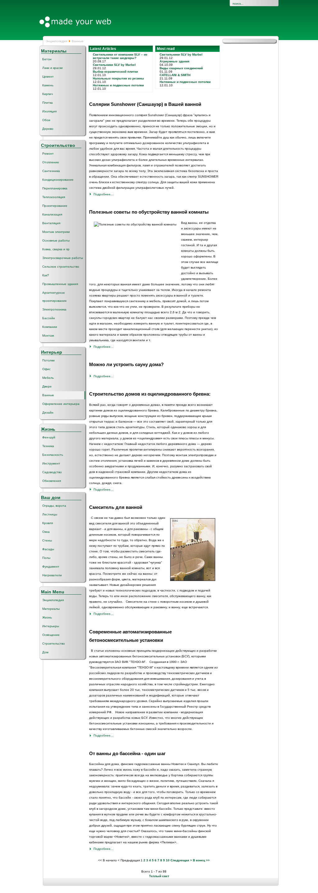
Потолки (48, 360)
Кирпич (47, 94)
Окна (46, 531)
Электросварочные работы (62, 258)
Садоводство (52, 472)
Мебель (48, 377)
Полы (46, 558)
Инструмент (51, 463)
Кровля (47, 523)
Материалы (51, 608)
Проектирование (54, 205)
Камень (47, 85)
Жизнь (47, 617)
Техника (48, 446)
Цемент (48, 76)
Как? (45, 275)
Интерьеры (50, 626)
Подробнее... (103, 194)
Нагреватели (52, 575)
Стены (47, 540)
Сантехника (51, 171)
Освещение (51, 635)
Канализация (52, 214)
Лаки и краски (52, 68)
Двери (47, 386)
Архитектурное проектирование (54, 296)
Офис (46, 369)
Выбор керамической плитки (115, 71)
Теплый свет (159, 876)
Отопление (50, 162)
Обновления (51, 481)
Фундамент (50, 566)
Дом (45, 652)
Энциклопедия (56, 41)
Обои (46, 120)
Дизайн (47, 412)
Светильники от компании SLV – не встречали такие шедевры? (120, 56)
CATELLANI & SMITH (175, 75)
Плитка (47, 102)
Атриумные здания (174, 61)
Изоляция (49, 111)
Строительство (53, 643)
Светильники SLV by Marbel (114, 64)
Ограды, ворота (54, 505)
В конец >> (201, 860)
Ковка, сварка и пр (56, 249)
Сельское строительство (60, 266)
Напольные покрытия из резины (118, 78)
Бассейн (48, 318)
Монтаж (48, 335)
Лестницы (49, 514)
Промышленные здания (60, 284)
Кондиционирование (58, 179)
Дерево (47, 128)
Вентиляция (51, 223)
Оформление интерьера (61, 404)
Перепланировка (54, 188)
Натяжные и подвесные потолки (118, 85)
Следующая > (181, 860)
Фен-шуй (48, 437)
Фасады (48, 549)
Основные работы (56, 240)
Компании (49, 327)
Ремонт (48, 153)
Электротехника (54, 309)
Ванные (48, 395)
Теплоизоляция (53, 197)
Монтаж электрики (56, 231)
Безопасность (52, 454)
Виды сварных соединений (181, 68)
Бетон (47, 59)
